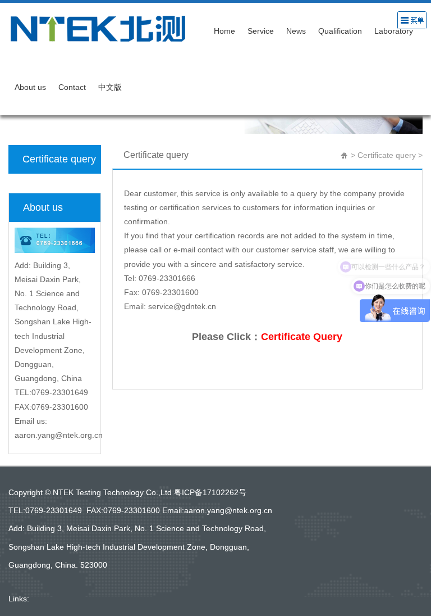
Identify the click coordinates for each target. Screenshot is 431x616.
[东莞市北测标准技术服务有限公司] (108, 28)
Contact (72, 87)
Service (260, 30)
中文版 (110, 87)
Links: (18, 598)
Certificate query (59, 159)
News (296, 30)
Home (224, 30)
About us (30, 87)
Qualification (340, 30)
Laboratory (393, 30)
